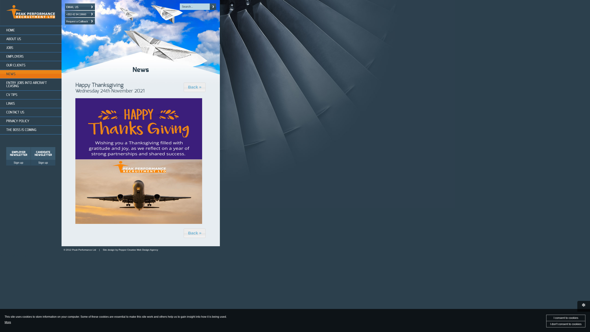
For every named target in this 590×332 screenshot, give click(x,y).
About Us (13, 39)
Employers (15, 56)
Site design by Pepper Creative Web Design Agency (130, 250)
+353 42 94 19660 (76, 14)
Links (10, 103)
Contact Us (15, 112)
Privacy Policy (17, 121)
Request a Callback (77, 21)
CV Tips (11, 95)
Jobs (9, 48)
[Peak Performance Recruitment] (31, 24)
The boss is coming (21, 130)
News (10, 74)
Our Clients (15, 65)
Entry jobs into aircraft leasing (26, 84)
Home (10, 30)
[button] (195, 87)
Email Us (72, 7)
